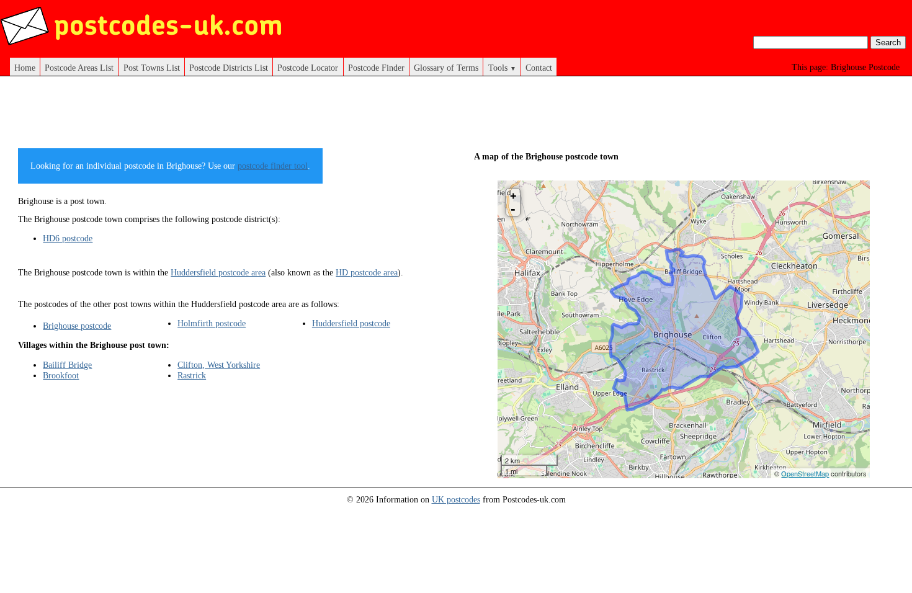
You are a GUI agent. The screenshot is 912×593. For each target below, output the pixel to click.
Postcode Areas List (79, 68)
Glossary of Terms (446, 68)
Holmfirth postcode (211, 323)
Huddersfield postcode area (218, 272)
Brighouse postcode (77, 326)
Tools (502, 68)
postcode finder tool (273, 166)
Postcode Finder (376, 68)
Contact (538, 68)
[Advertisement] (244, 117)
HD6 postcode (67, 238)
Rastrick (191, 375)
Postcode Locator (307, 68)
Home (24, 68)
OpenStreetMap (805, 473)
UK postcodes (456, 499)
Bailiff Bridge (67, 365)
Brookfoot (61, 375)
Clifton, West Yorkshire (218, 365)
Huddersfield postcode (351, 323)
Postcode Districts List (228, 68)
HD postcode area (367, 272)
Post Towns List (151, 68)
